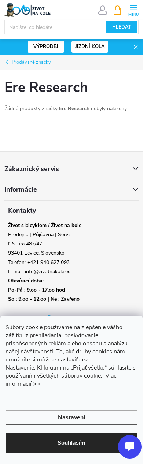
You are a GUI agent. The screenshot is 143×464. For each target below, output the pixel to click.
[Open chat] (130, 447)
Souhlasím (71, 443)
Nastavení (71, 417)
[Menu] (133, 9)
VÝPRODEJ (45, 46)
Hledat (121, 27)
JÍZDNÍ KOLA (90, 46)
